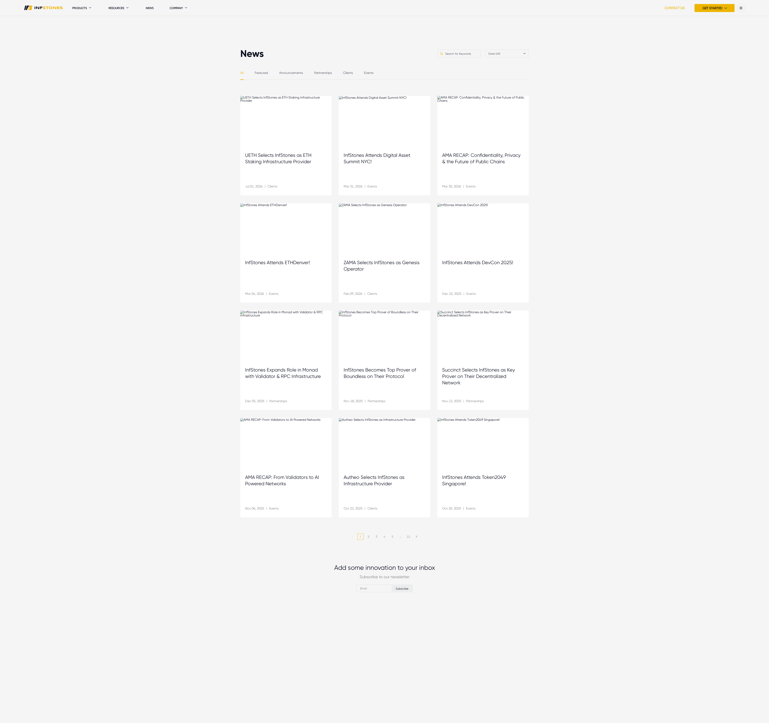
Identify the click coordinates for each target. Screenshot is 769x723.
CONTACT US (674, 8)
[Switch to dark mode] (741, 8)
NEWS (150, 8)
